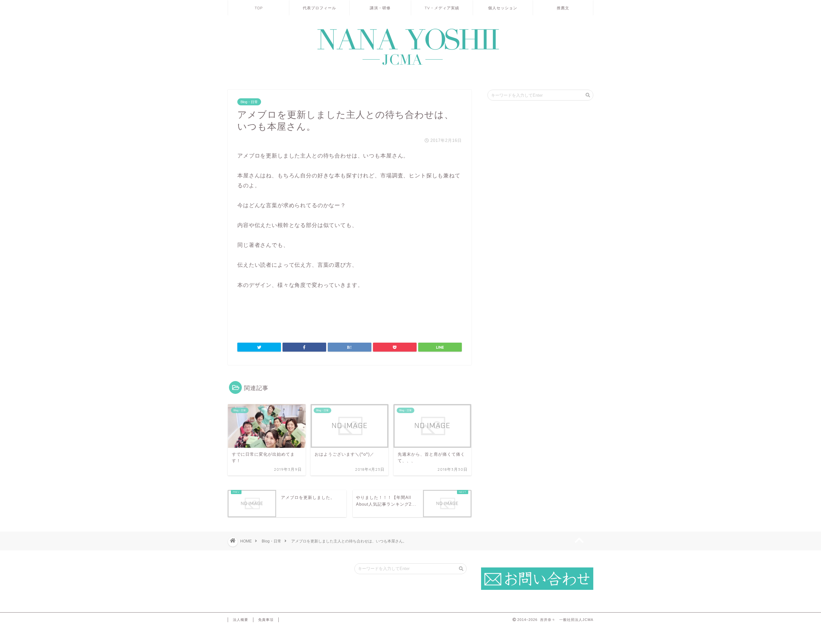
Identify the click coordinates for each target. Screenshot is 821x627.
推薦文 (563, 7)
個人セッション (502, 7)
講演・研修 (380, 7)
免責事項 (266, 620)
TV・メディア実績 (442, 7)
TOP (259, 7)
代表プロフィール (319, 7)
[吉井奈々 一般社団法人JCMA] (410, 65)
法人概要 (240, 620)
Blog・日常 (249, 102)
